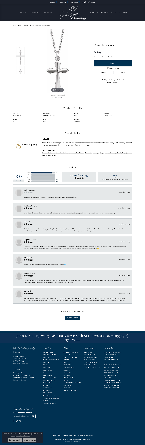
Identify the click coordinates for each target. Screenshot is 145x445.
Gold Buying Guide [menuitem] (112, 388)
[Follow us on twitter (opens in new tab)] (20, 421)
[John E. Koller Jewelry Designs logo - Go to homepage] (72, 12)
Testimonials (89, 355)
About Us (88, 352)
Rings (102, 153)
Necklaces (80, 153)
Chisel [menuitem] (66, 360)
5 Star (28, 172)
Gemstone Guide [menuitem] (111, 370)
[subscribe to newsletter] (32, 416)
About (114, 12)
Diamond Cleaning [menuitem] (112, 380)
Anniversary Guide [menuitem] (112, 385)
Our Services (89, 360)
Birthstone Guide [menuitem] (112, 367)
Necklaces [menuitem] (47, 372)
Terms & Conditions (92, 367)
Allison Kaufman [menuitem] (70, 352)
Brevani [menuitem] (66, 355)
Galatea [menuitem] (67, 362)
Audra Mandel (29, 190)
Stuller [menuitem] (66, 388)
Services (104, 12)
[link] (88, 2)
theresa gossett (30, 273)
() (56, 172)
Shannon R (28, 257)
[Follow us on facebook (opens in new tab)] (14, 421)
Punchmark (76, 442)
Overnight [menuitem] (68, 378)
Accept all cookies (30, 440)
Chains (26, 25)
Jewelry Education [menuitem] (112, 352)
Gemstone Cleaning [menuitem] (112, 383)
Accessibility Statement (85, 435)
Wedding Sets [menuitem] (49, 403)
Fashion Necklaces (35, 25)
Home (14, 25)
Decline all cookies (15, 440)
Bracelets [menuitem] (47, 375)
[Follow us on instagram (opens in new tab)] (17, 421)
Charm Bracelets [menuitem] (50, 395)
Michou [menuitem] (66, 375)
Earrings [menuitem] (47, 367)
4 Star (28, 175)
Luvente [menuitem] (67, 372)
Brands (48, 12)
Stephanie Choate (30, 240)
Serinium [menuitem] (67, 385)
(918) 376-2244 (57, 97)
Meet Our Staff (90, 357)
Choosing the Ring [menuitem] (112, 365)
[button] (53, 2)
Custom (94, 12)
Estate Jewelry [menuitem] (49, 380)
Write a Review (72, 318)
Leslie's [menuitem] (66, 370)
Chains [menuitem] (46, 385)
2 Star (28, 179)
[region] (57, 61)
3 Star (28, 177)
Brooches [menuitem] (47, 393)
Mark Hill (27, 291)
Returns (122, 72)
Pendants (88, 153)
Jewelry (35, 12)
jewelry (20, 25)
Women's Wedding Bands (52, 153)
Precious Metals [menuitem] (111, 372)
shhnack (27, 222)
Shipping (103, 72)
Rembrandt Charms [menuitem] (72, 383)
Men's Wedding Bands (113, 153)
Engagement (127, 153)
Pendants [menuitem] (47, 370)
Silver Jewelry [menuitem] (49, 378)
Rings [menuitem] (45, 365)
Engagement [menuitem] (49, 352)
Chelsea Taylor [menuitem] (70, 357)
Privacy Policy (90, 365)
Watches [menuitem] (47, 383)
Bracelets (71, 153)
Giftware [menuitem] (47, 388)
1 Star (28, 181)
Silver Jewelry (51, 155)
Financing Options (92, 362)
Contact (124, 12)
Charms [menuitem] (46, 390)
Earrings (96, 153)
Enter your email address (22, 412)
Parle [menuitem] (65, 380)
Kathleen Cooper (30, 206)
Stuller (75, 115)
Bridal (23, 12)
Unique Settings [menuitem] (70, 390)
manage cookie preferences (20, 436)
